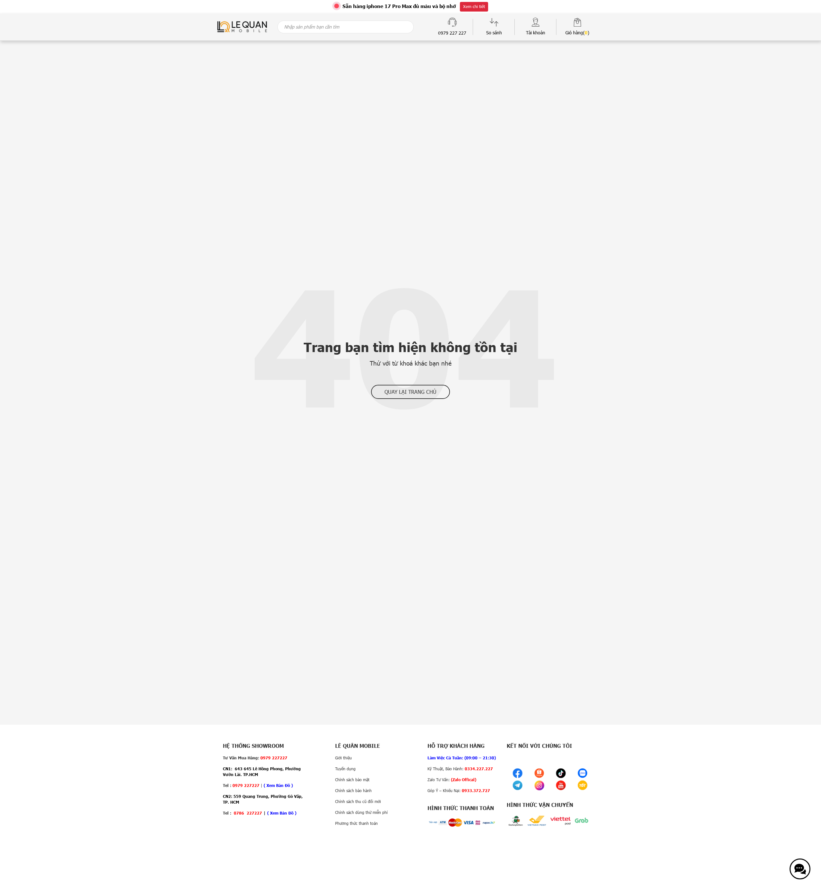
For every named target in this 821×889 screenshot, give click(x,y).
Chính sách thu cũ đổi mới (358, 801)
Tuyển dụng (345, 768)
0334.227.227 (479, 768)
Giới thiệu (343, 757)
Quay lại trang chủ (410, 392)
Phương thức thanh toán (356, 823)
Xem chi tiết (474, 6)
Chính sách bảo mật (352, 779)
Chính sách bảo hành (353, 790)
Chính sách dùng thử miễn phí (361, 812)
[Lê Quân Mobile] (242, 26)
